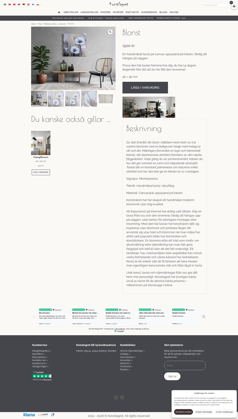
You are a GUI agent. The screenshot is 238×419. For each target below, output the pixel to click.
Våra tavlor (70, 12)
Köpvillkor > (38, 354)
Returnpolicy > (39, 357)
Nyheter (118, 12)
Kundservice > (39, 363)
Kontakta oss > (39, 360)
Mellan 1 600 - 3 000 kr (55, 23)
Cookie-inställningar (224, 412)
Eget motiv (132, 12)
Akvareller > (126, 360)
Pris (40, 23)
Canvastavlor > (127, 357)
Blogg (163, 12)
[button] (110, 32)
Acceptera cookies (184, 412)
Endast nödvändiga (204, 412)
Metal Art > (125, 363)
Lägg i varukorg (145, 87)
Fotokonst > (126, 366)
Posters (106, 12)
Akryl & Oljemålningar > (132, 350)
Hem (33, 23)
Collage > (125, 354)
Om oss (174, 12)
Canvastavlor (89, 12)
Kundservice (149, 12)
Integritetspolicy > (41, 350)
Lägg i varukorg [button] (40, 172)
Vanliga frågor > (40, 366)
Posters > (125, 369)
